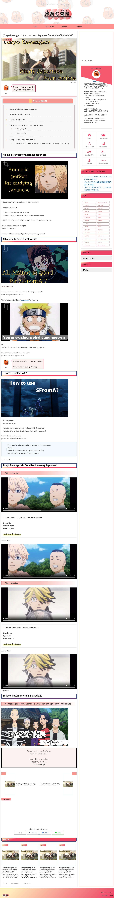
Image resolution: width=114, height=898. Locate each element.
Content (36, 100)
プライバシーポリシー (106, 893)
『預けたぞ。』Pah (21, 129)
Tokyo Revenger (6, 799)
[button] (110, 60)
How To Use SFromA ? (17, 120)
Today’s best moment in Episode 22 (22, 140)
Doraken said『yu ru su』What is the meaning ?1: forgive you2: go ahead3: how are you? (20, 635)
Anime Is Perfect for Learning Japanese (23, 109)
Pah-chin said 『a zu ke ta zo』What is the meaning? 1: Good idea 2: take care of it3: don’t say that (22, 525)
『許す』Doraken (21, 133)
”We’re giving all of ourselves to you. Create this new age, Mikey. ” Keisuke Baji (42, 143)
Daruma (96, 81)
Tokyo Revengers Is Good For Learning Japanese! (27, 125)
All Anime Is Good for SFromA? (20, 114)
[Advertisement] (39, 814)
